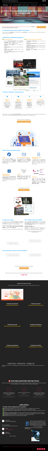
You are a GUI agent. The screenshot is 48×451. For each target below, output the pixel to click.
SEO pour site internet (35, 240)
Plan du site (40, 446)
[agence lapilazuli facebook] (44, 1)
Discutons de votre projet (24, 121)
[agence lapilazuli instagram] (42, 1)
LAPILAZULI (5, 5)
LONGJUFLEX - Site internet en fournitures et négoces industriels (36, 315)
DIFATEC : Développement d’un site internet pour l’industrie (12, 335)
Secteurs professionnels (25, 446)
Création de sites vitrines (13, 255)
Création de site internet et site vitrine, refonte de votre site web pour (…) (17, 26)
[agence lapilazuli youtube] (43, 1)
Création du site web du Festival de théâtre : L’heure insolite (12, 294)
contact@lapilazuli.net (9, 429)
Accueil (3, 26)
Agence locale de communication (15, 446)
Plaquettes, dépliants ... (39, 396)
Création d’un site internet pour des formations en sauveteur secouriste (35, 294)
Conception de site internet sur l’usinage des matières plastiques (36, 335)
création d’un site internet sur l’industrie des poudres (12, 315)
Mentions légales (34, 446)
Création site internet (24, 395)
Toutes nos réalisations (9, 396)
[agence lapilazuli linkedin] (45, 1)
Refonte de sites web (35, 255)
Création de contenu (13, 243)
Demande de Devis (24, 268)
